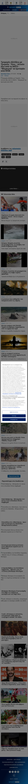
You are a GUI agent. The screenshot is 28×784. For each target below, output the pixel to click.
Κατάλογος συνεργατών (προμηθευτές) (11, 407)
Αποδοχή (14, 415)
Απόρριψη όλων (14, 419)
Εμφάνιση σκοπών (14, 412)
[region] (14, 392)
